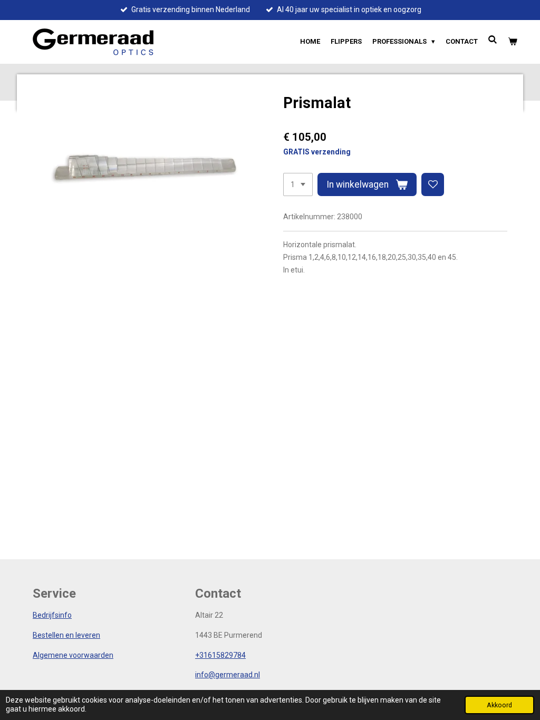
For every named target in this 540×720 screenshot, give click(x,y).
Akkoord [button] (499, 705)
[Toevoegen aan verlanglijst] (433, 184)
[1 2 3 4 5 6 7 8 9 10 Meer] (298, 184)
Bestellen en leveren (66, 635)
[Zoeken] (493, 40)
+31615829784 (220, 655)
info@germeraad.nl (227, 674)
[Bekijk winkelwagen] (513, 42)
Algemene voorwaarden (73, 655)
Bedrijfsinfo (52, 615)
